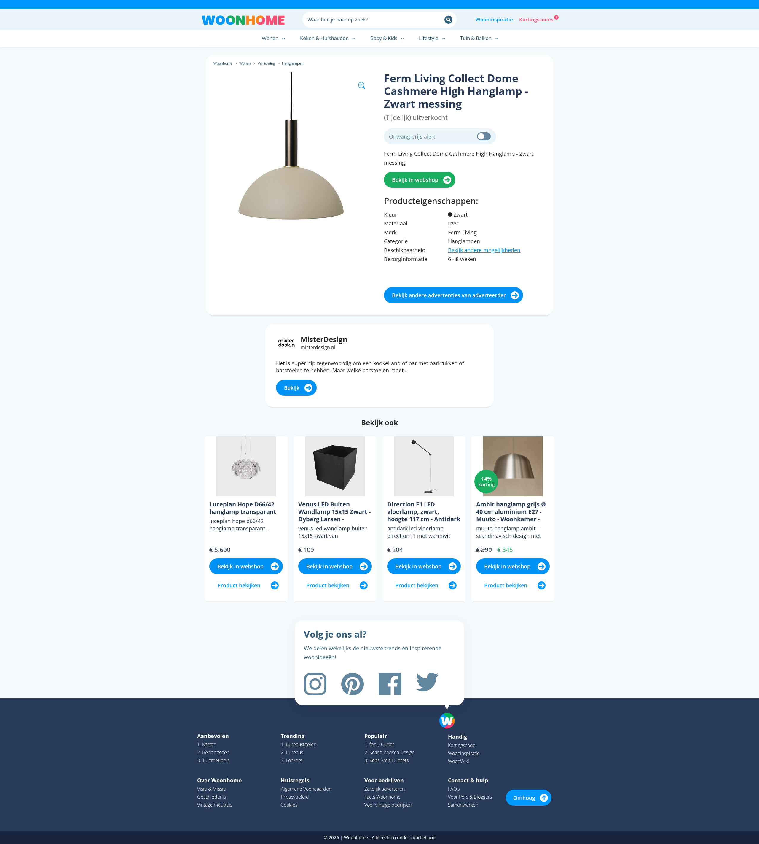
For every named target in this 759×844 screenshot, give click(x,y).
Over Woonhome (219, 780)
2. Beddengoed (213, 752)
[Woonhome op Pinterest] (352, 684)
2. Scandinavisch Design (389, 752)
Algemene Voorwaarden (306, 789)
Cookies (289, 805)
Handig (457, 736)
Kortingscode (462, 745)
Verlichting (266, 63)
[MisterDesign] (286, 342)
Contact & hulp (468, 780)
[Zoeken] (448, 20)
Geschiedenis (211, 797)
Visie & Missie (211, 789)
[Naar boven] (450, 711)
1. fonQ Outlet (379, 744)
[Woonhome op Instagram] (315, 684)
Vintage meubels (214, 805)
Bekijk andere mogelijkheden (484, 250)
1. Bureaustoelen (298, 744)
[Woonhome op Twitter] (427, 684)
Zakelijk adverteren (384, 789)
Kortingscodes (536, 19)
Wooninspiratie (494, 19)
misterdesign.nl (318, 347)
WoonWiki (458, 761)
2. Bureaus (292, 752)
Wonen (245, 63)
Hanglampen (292, 63)
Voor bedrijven (384, 780)
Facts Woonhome (382, 797)
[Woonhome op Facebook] (390, 684)
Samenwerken (463, 805)
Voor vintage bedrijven (388, 805)
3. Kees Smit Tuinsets (386, 760)
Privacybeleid (295, 797)
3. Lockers (291, 760)
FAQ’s (454, 789)
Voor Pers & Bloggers (470, 797)
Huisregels (295, 780)
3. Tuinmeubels (213, 760)
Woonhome (222, 63)
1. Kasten (206, 744)
